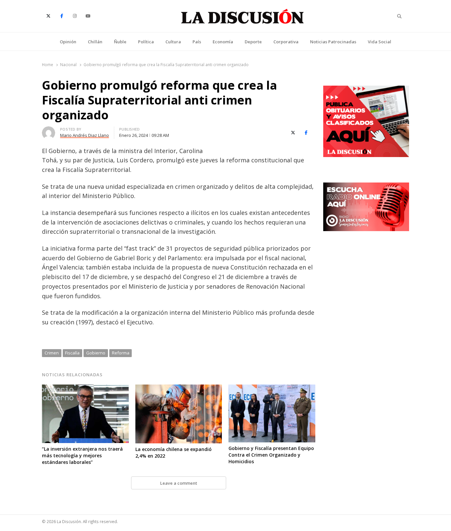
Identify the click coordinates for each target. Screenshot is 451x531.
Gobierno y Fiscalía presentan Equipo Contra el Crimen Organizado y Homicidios (271, 455)
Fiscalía (72, 353)
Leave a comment (178, 483)
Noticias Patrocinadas (333, 42)
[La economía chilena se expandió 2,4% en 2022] (178, 388)
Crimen (52, 353)
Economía (223, 42)
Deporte (253, 42)
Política (146, 42)
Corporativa (285, 42)
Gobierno (95, 353)
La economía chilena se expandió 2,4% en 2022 (173, 452)
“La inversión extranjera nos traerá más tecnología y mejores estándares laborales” (82, 455)
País (196, 42)
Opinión (68, 42)
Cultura (173, 42)
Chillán (95, 42)
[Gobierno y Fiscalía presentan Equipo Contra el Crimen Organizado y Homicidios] (271, 388)
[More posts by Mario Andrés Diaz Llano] (48, 130)
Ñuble (120, 42)
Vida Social (379, 42)
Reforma (120, 353)
